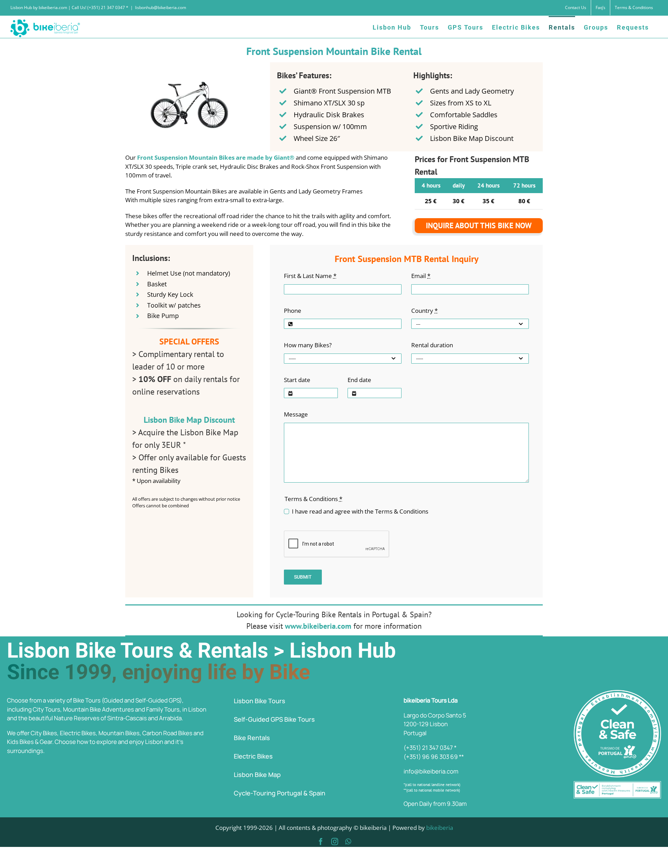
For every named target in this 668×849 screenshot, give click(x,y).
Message (296, 414)
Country (424, 311)
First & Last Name (310, 276)
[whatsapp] (348, 841)
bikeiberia (439, 828)
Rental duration (432, 345)
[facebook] (320, 841)
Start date (297, 380)
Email (420, 276)
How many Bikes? (308, 345)
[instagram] (334, 841)
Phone (292, 311)
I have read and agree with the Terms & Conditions (360, 511)
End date (359, 380)
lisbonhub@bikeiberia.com (160, 7)
